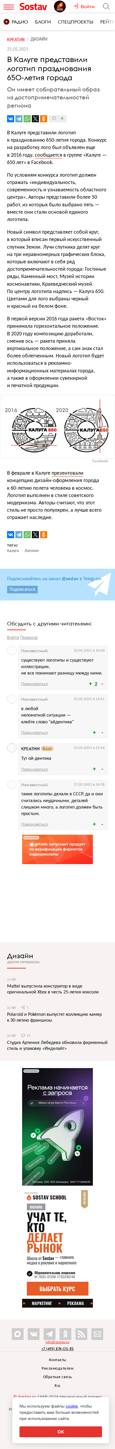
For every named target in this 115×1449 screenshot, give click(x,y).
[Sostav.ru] (35, 6)
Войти (13, 637)
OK (61, 1431)
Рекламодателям (57, 1368)
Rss (57, 1386)
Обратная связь (57, 1377)
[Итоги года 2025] (63, 6)
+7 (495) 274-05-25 (57, 1348)
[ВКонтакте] (10, 118)
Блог (47, 748)
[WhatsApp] (27, 118)
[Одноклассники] (43, 118)
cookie (72, 1406)
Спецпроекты (75, 22)
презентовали (67, 473)
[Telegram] (18, 118)
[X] (35, 118)
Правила (29, 637)
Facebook (100, 461)
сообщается (48, 155)
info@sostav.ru (57, 1342)
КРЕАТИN (30, 748)
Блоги (43, 22)
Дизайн (20, 955)
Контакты (57, 1360)
